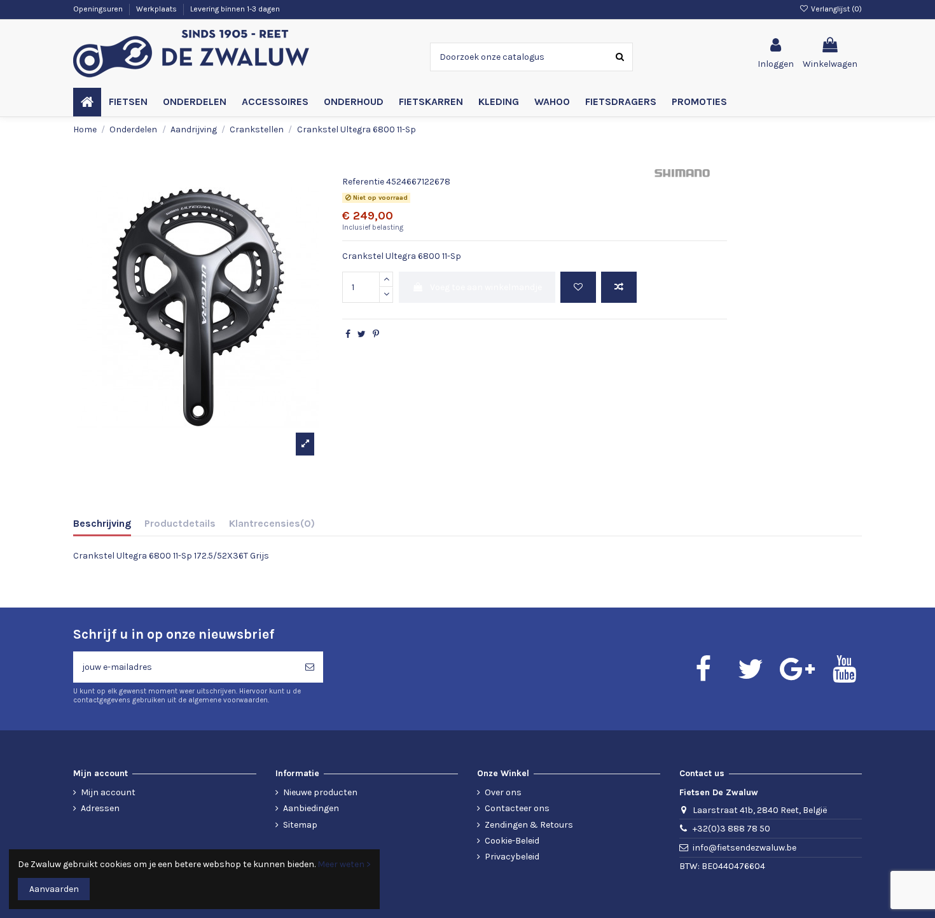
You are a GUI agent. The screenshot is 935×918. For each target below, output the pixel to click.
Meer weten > (344, 864)
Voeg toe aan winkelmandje (486, 287)
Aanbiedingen (311, 808)
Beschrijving (102, 523)
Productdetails (180, 523)
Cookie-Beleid (512, 840)
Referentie (363, 181)
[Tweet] (361, 334)
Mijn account (108, 792)
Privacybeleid (512, 856)
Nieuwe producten (320, 792)
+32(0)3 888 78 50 (731, 828)
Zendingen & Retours (529, 824)
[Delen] (347, 334)
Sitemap (300, 824)
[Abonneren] (309, 667)
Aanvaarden (54, 889)
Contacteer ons (517, 808)
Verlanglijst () (835, 8)
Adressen (100, 808)
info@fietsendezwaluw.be (744, 847)
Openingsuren (99, 8)
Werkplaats (157, 8)
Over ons (503, 792)
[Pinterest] (376, 334)
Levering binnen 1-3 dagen (235, 8)
